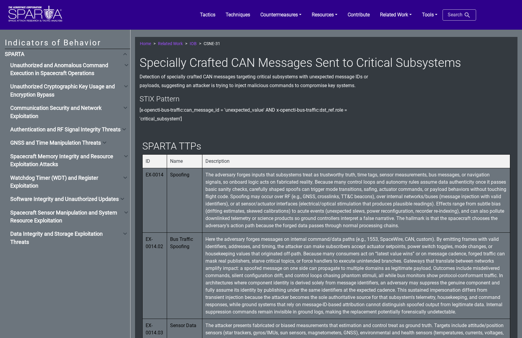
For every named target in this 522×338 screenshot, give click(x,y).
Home (145, 43)
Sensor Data (183, 325)
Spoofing (179, 175)
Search (456, 15)
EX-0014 (154, 175)
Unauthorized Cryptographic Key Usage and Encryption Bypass (62, 90)
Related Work (170, 43)
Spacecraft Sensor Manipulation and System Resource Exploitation (63, 217)
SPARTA (14, 54)
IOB (193, 43)
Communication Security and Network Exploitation (56, 112)
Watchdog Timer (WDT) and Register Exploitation (54, 182)
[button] (281, 14)
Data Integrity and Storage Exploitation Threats (56, 238)
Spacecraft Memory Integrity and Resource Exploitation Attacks (61, 160)
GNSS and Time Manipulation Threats (55, 143)
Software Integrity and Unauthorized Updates (64, 199)
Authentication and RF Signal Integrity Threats (65, 129)
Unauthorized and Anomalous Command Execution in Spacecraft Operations (59, 69)
